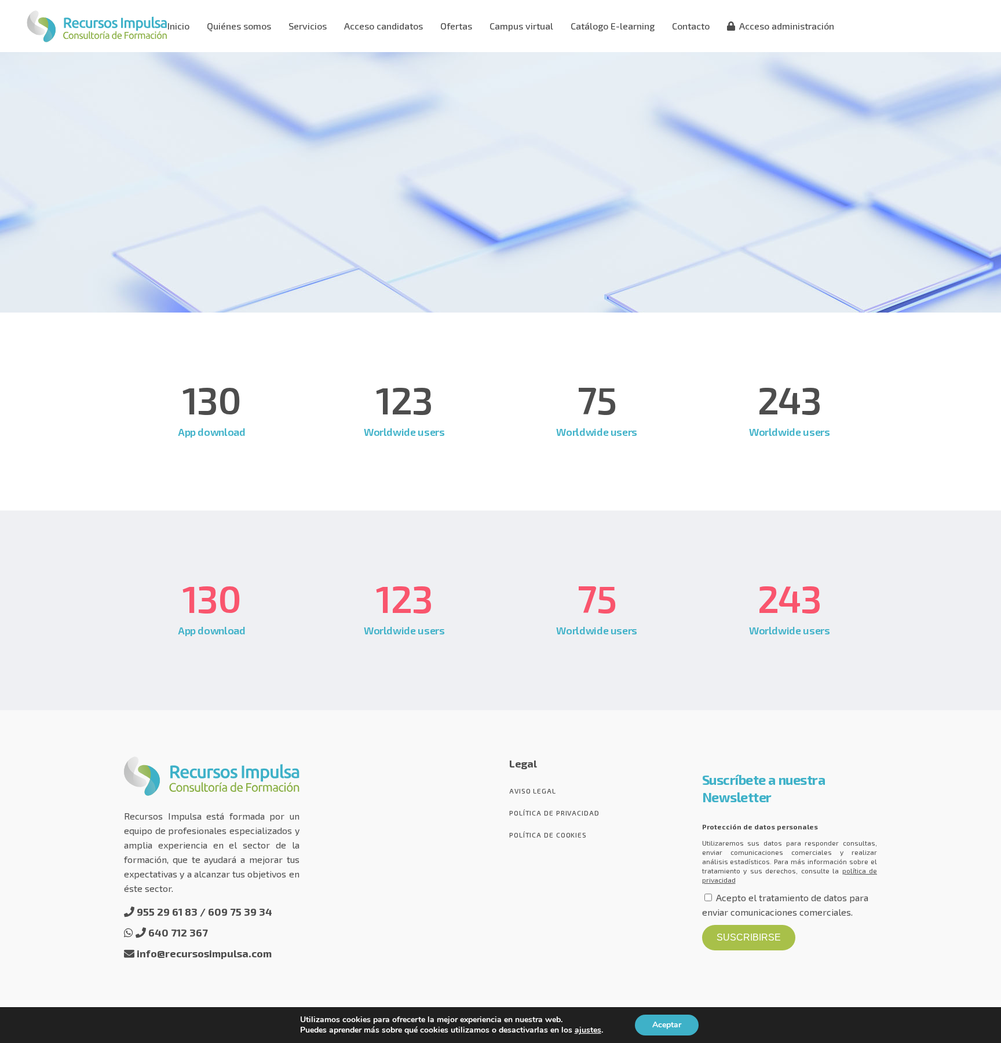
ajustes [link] (588, 1029)
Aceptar (666, 1024)
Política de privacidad (554, 813)
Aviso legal (532, 791)
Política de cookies (548, 835)
